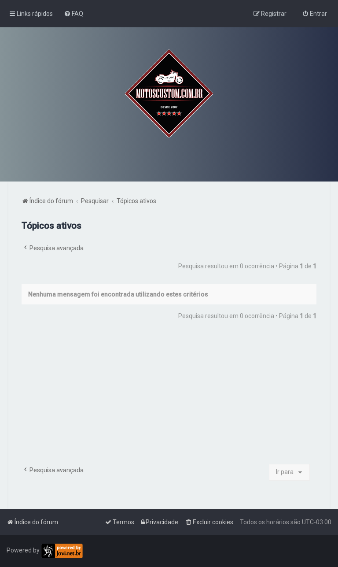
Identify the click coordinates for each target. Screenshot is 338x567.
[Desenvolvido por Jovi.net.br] (62, 550)
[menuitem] (73, 13)
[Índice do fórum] (169, 93)
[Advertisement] (169, 395)
